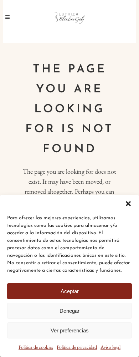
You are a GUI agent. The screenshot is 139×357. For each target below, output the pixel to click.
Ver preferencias (70, 330)
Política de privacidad (77, 347)
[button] (128, 203)
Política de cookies (36, 347)
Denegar (69, 311)
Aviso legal (110, 347)
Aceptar (70, 291)
